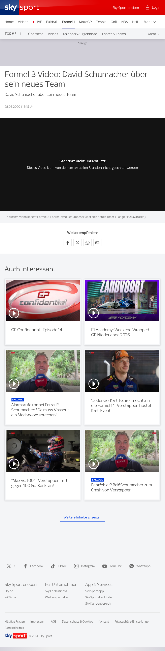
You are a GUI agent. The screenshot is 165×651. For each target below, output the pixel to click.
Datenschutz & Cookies (77, 621)
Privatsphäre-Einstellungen (132, 621)
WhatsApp (143, 566)
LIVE (38, 22)
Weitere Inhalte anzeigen (82, 517)
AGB (54, 621)
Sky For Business (56, 591)
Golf (114, 22)
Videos (23, 22)
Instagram (88, 566)
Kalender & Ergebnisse (80, 34)
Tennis (101, 22)
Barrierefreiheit (14, 628)
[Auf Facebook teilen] (68, 242)
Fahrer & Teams (114, 34)
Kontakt (103, 621)
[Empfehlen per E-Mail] (97, 242)
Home (9, 22)
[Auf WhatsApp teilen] (88, 242)
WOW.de (10, 597)
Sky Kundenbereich (98, 603)
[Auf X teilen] (77, 242)
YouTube (115, 566)
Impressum (37, 621)
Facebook (36, 566)
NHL (135, 22)
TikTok (62, 566)
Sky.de (9, 591)
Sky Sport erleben (125, 8)
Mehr (148, 22)
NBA (124, 22)
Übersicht (35, 34)
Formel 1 (68, 22)
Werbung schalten (57, 597)
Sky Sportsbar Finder (99, 597)
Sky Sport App (94, 591)
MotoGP (85, 22)
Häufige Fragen (15, 621)
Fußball (52, 22)
